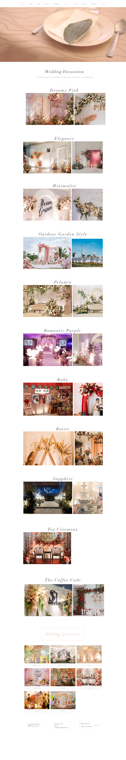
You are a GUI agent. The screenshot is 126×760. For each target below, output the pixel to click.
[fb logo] (101, 4)
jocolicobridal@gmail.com (61, 727)
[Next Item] (103, 109)
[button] (36, 656)
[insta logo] (104, 4)
